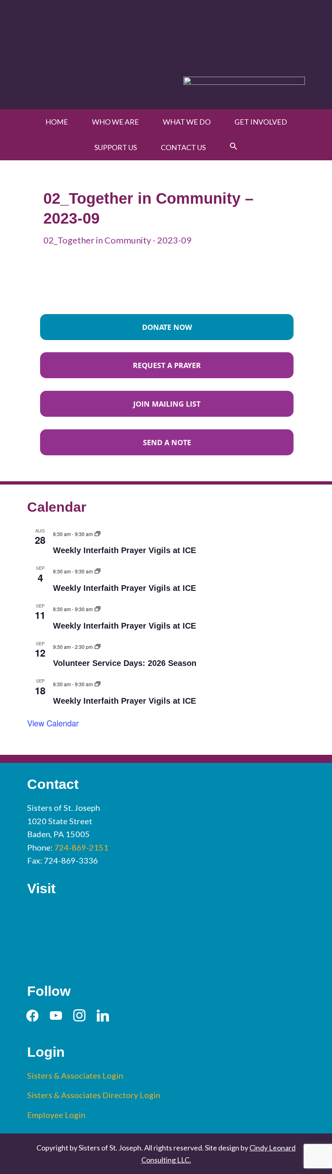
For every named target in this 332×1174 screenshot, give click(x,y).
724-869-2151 (81, 847)
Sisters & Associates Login (75, 1075)
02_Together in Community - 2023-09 (117, 240)
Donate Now (167, 327)
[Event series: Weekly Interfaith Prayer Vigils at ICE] (97, 533)
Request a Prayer (167, 365)
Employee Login (56, 1115)
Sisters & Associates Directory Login (93, 1095)
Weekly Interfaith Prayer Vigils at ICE (124, 550)
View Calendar (53, 723)
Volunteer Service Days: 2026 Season (124, 663)
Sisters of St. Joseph (166, 34)
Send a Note (167, 442)
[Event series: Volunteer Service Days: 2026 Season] (97, 645)
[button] (233, 146)
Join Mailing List (166, 404)
